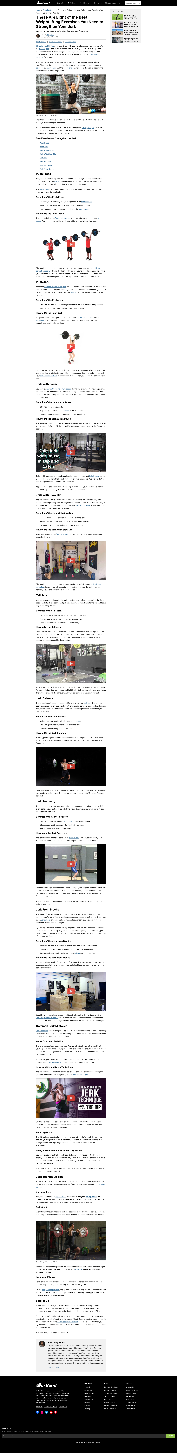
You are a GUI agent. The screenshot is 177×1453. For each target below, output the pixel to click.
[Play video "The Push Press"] (71, 244)
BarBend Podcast (110, 1390)
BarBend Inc (91, 1442)
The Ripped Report (110, 1393)
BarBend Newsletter (111, 1387)
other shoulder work (55, 1062)
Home (38, 10)
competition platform (50, 1290)
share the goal (85, 68)
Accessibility (130, 1387)
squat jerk (67, 68)
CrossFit (87, 1387)
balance (78, 1269)
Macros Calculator (110, 1402)
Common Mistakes (55, 42)
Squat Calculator (110, 1409)
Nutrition (87, 1406)
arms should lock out (48, 376)
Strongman (88, 1390)
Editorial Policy (131, 1402)
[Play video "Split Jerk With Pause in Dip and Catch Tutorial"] (71, 452)
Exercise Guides (49, 10)
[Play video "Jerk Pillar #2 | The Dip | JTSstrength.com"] (71, 1098)
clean (77, 953)
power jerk (51, 68)
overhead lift (86, 202)
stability (74, 292)
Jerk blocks (46, 920)
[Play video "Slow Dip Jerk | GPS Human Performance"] (71, 560)
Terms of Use (130, 1409)
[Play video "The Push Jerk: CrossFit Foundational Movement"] (71, 346)
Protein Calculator (110, 1406)
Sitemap (98, 1442)
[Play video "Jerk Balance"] (71, 766)
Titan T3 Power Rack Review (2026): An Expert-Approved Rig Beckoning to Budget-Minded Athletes (131, 26)
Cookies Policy (131, 1393)
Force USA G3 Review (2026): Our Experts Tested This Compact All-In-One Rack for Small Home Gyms (131, 41)
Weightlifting (88, 1399)
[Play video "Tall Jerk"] (71, 663)
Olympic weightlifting (45, 46)
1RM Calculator (109, 1396)
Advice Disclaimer (132, 1390)
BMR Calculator (109, 1399)
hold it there (94, 476)
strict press (83, 209)
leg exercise (60, 1197)
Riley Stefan (50, 35)
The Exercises (41, 42)
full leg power (91, 1197)
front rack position (62, 218)
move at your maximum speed (58, 389)
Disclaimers (130, 1396)
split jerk (39, 68)
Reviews (87, 1402)
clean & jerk (44, 49)
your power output (80, 1075)
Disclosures (130, 1399)
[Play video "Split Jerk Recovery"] (71, 864)
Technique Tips (70, 42)
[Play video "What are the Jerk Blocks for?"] (71, 991)
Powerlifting (88, 1396)
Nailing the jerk (88, 128)
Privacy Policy (131, 1406)
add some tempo (83, 505)
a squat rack (74, 838)
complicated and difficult (67, 1322)
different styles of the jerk (55, 287)
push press (44, 189)
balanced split (69, 821)
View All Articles (53, 1367)
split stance (75, 721)
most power (64, 411)
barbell (57, 181)
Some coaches (42, 1031)
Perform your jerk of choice (47, 1018)
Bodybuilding (89, 1393)
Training (87, 1409)
